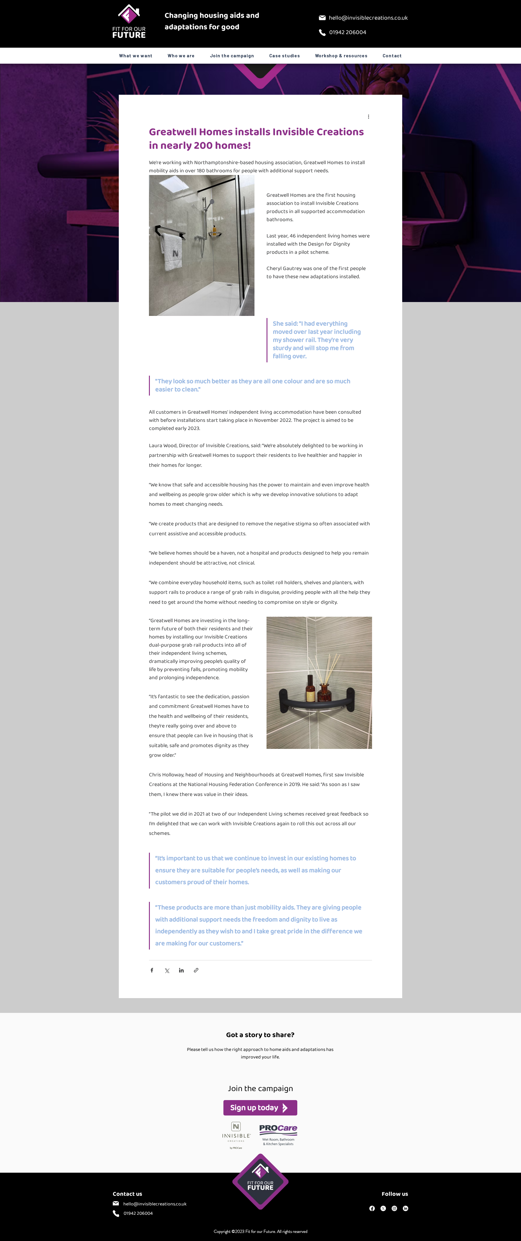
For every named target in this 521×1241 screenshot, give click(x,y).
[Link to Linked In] (405, 1208)
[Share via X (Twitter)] (166, 970)
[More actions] (368, 116)
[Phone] (322, 33)
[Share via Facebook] (152, 970)
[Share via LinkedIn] (181, 970)
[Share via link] (196, 970)
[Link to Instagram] (394, 1208)
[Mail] (322, 18)
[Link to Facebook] (372, 1208)
